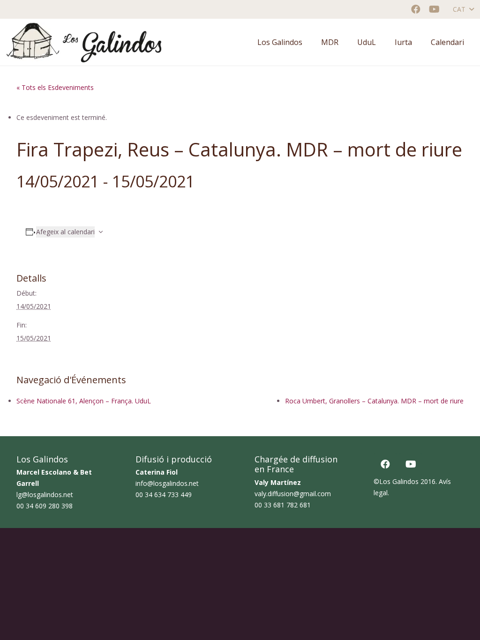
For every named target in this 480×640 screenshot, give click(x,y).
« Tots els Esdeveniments (55, 87)
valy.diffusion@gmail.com (293, 493)
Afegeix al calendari (65, 231)
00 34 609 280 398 (44, 505)
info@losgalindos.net (167, 483)
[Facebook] (415, 9)
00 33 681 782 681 (283, 504)
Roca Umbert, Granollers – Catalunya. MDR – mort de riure (374, 400)
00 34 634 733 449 (163, 494)
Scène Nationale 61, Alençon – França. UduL (83, 400)
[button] (463, 9)
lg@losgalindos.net (44, 494)
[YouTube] (434, 9)
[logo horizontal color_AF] (84, 42)
